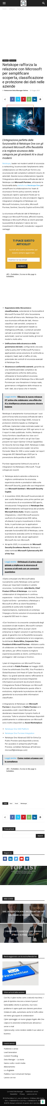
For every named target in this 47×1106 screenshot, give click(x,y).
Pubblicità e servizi (11, 1049)
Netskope (6, 163)
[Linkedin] (34, 99)
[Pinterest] (23, 99)
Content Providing (11, 1056)
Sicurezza (20, 9)
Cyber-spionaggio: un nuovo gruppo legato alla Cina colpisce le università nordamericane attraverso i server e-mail (24, 1023)
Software (12, 9)
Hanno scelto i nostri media (14, 1063)
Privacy (22, 1094)
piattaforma (28, 185)
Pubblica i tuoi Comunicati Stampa (17, 1074)
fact (11, 803)
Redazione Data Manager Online (16, 90)
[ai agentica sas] (23, 913)
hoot (16, 803)
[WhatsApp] (29, 99)
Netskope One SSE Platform (17, 729)
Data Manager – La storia (14, 1059)
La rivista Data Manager (15, 1092)
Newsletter (13, 1094)
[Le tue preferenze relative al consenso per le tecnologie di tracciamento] (42, 1102)
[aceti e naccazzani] (23, 933)
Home (4, 9)
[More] (40, 99)
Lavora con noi (10, 1077)
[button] (4, 3)
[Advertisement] (23, 35)
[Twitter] (18, 99)
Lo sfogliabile (9, 1070)
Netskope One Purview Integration (19, 733)
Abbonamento (9, 1067)
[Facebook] (12, 99)
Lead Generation (10, 1052)
